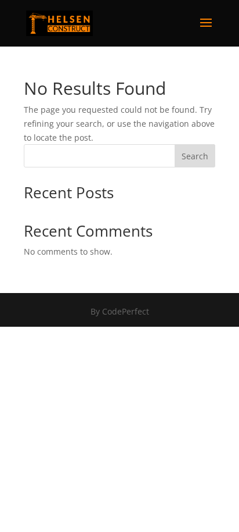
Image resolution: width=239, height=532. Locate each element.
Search (195, 156)
